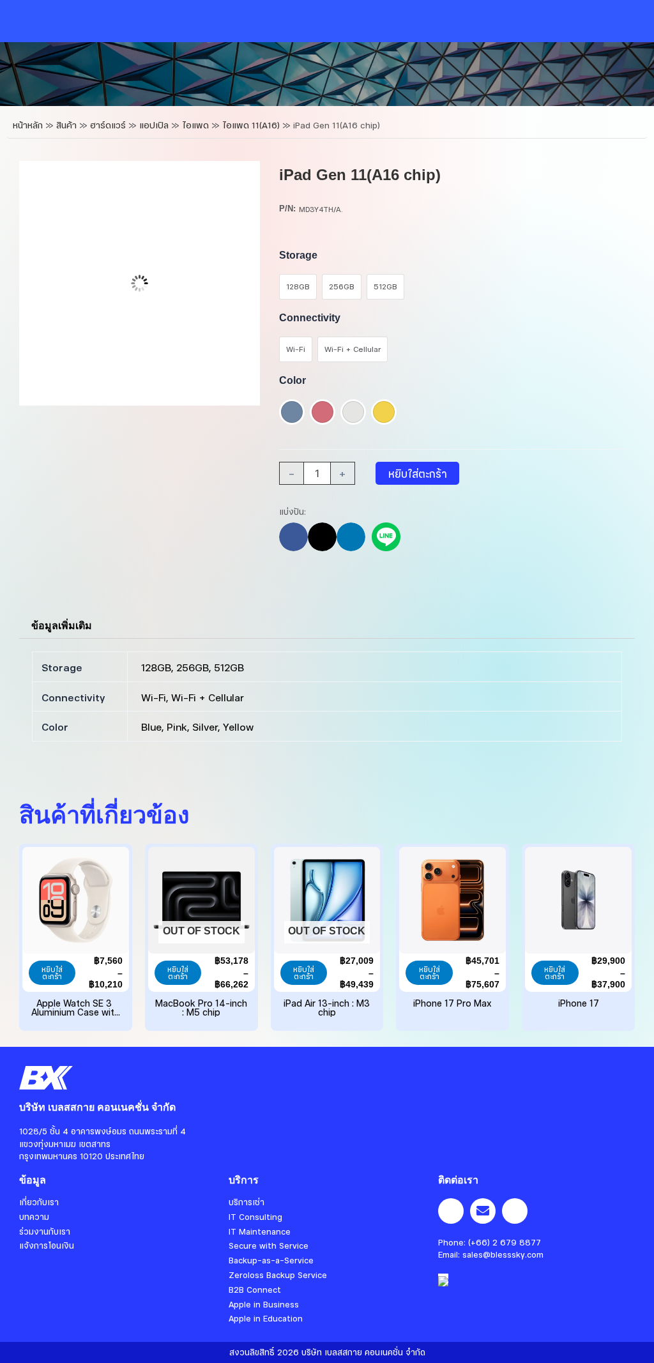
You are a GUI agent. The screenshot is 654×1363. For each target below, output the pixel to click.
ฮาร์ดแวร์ (108, 125)
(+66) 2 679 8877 (504, 1242)
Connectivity (309, 317)
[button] (293, 536)
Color (292, 380)
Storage (298, 255)
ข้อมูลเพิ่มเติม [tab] (61, 625)
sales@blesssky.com (503, 1254)
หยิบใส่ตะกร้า (417, 473)
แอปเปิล (154, 125)
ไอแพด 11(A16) (251, 125)
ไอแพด (195, 125)
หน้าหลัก (28, 125)
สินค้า (66, 125)
